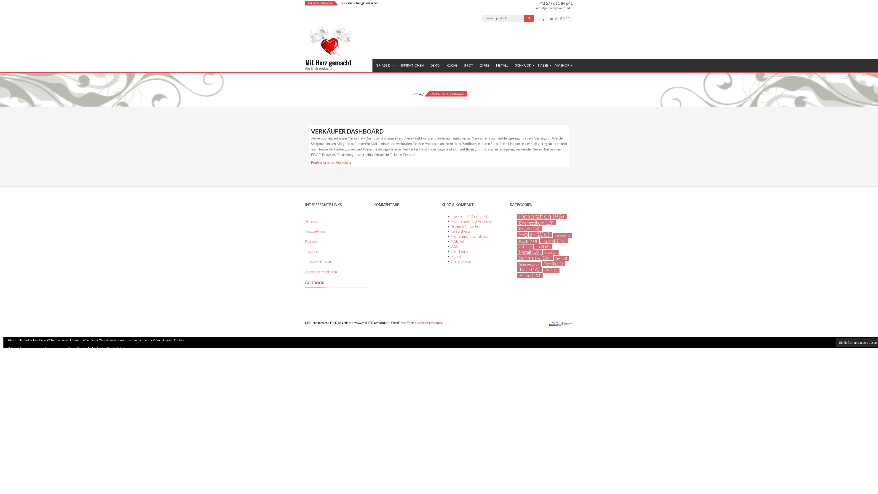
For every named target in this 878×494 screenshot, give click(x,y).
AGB (454, 246)
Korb (528, 241)
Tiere (529, 269)
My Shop (562, 65)
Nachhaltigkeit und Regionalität (472, 221)
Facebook (312, 241)
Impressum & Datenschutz (470, 216)
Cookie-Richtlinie (117, 348)
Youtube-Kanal (315, 231)
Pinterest (311, 221)
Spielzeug (529, 264)
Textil (553, 263)
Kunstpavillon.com (318, 261)
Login (543, 18)
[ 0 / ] (562, 18)
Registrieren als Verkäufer (331, 162)
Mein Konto (459, 251)
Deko (435, 65)
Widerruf (457, 241)
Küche (452, 65)
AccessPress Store (430, 323)
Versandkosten (461, 231)
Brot (468, 65)
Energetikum (536, 222)
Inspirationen (411, 65)
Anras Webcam (461, 261)
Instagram (312, 251)
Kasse (543, 65)
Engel (529, 228)
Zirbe (484, 65)
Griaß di (384, 65)
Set (561, 258)
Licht (543, 246)
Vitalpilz (551, 270)
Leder (525, 247)
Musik (550, 252)
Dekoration (541, 216)
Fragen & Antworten (465, 226)
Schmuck (523, 65)
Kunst (554, 240)
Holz (534, 234)
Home (417, 94)
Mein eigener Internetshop (469, 236)
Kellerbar (562, 235)
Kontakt (457, 256)
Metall (502, 65)
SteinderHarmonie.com (321, 272)
